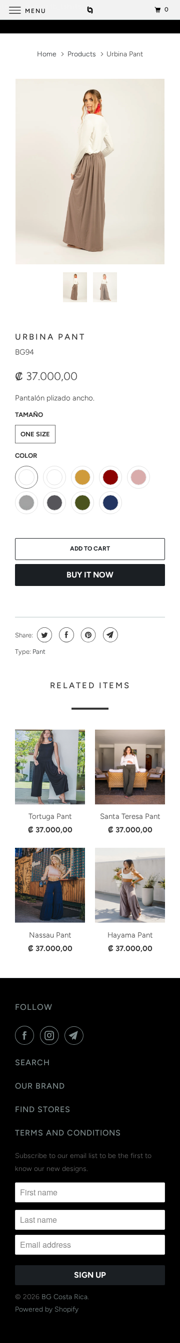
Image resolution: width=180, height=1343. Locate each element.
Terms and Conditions (68, 1133)
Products (82, 54)
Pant (39, 651)
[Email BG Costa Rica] (76, 1035)
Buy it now (90, 574)
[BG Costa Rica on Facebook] (26, 1035)
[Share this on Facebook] (65, 634)
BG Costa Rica (65, 1297)
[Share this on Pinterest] (87, 634)
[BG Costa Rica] (90, 9)
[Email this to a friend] (109, 634)
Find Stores (42, 1109)
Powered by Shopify (46, 1309)
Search (32, 1062)
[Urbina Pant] (90, 171)
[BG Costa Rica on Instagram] (51, 1035)
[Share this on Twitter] (43, 634)
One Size (35, 434)
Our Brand (40, 1086)
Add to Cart (90, 548)
